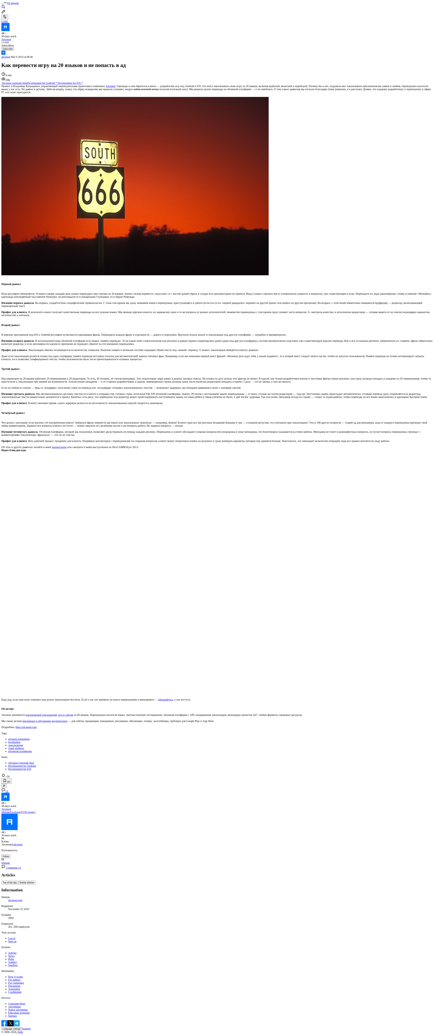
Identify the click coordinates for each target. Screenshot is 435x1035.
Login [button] (4, 21)
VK (24, 812)
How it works (15, 976)
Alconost (110, 86)
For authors (14, 979)
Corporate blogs (16, 1003)
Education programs (19, 1012)
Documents (14, 985)
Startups (12, 1015)
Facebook (15, 812)
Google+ (31, 812)
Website (5, 812)
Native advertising (18, 1009)
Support (26, 1028)
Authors (12, 962)
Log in (11, 938)
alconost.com (15, 900)
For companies (16, 982)
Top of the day (10, 882)
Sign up (12, 941)
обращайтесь (165, 699)
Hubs (11, 959)
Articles (12, 953)
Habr (20, 1032)
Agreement (14, 989)
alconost (5, 56)
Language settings (12, 1029)
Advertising (14, 1006)
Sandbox (13, 965)
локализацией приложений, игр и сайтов (49, 714)
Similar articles (27, 882)
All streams (13, 3)
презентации (59, 447)
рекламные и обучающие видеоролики (44, 721)
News (11, 956)
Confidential (14, 992)
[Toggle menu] (2, 4)
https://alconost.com (26, 727)
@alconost (16, 844)
